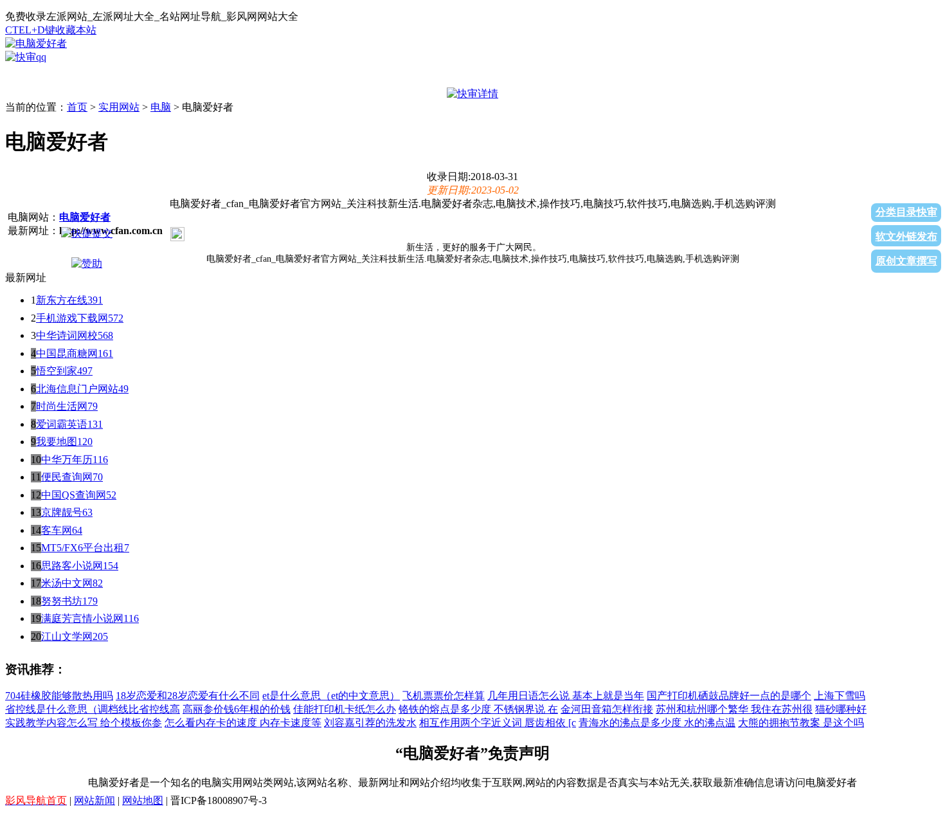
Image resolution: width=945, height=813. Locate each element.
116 (100, 459)
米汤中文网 (67, 583)
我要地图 (56, 441)
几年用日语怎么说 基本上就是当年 (565, 695)
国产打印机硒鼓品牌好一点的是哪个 (729, 695)
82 (98, 583)
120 (85, 441)
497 (85, 370)
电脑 (160, 107)
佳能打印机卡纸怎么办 (344, 709)
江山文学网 (67, 636)
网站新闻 (94, 800)
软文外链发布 (906, 236)
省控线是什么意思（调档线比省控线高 (92, 709)
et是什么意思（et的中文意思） (331, 695)
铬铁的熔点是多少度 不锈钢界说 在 (478, 709)
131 (95, 424)
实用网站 (119, 107)
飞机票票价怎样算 (443, 695)
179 (90, 601)
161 (105, 353)
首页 (77, 107)
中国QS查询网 (73, 494)
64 (77, 530)
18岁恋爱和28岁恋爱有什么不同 (188, 695)
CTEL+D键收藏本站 (50, 29)
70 (98, 476)
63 (87, 512)
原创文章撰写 (906, 260)
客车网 (56, 530)
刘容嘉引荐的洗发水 (370, 722)
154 (110, 565)
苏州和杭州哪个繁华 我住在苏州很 (734, 709)
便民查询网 (67, 476)
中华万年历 (67, 459)
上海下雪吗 (839, 695)
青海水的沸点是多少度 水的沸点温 (657, 722)
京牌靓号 (61, 512)
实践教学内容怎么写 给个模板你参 (83, 722)
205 (100, 636)
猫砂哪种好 (841, 709)
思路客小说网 (72, 565)
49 (123, 388)
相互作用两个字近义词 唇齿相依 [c (497, 722)
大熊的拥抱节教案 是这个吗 (801, 722)
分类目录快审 (906, 211)
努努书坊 (61, 601)
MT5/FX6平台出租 (82, 547)
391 (95, 300)
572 (115, 318)
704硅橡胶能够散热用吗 (59, 695)
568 (105, 335)
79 (92, 406)
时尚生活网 (61, 406)
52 (111, 494)
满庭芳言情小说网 (82, 618)
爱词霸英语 (61, 424)
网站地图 (142, 800)
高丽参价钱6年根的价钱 (237, 709)
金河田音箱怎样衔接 (607, 709)
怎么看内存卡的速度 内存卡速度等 (243, 722)
